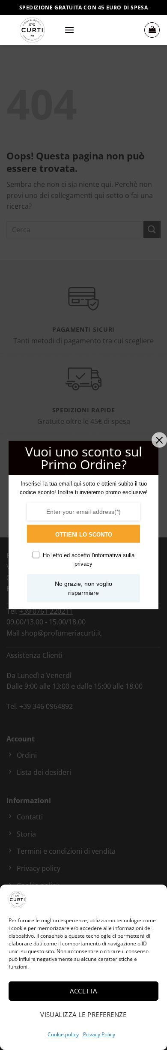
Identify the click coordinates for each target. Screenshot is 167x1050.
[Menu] (69, 29)
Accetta (83, 991)
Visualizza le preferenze (83, 1014)
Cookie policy (63, 1034)
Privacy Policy (99, 1034)
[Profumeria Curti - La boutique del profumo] (32, 30)
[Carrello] (152, 30)
